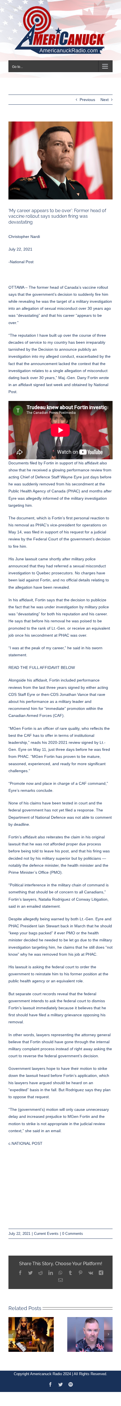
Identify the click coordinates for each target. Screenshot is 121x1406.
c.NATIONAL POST (25, 1142)
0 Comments (72, 1233)
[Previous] (12, 1333)
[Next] (108, 1333)
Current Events (46, 1233)
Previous (87, 99)
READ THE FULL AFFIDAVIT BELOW (41, 667)
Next (104, 99)
